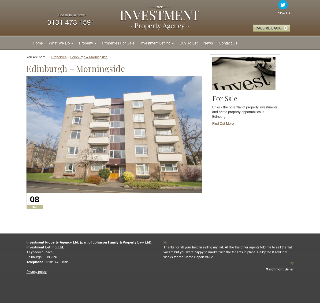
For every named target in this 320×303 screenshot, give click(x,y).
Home (38, 43)
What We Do (60, 43)
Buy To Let (188, 43)
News (208, 43)
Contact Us (228, 43)
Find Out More (223, 123)
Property (86, 43)
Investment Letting (155, 43)
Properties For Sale (118, 43)
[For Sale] (243, 72)
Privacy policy (36, 271)
